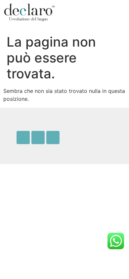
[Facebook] (23, 137)
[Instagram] (38, 137)
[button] (97, 12)
